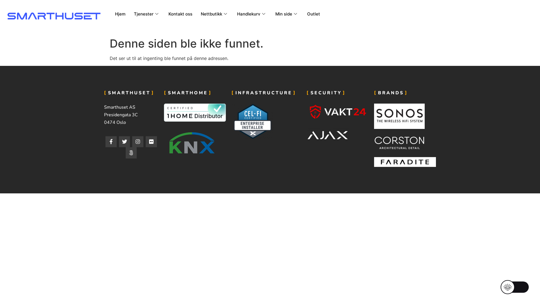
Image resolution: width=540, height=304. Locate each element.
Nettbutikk (211, 14)
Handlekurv (248, 14)
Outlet (313, 14)
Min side (283, 14)
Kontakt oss (180, 14)
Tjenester (144, 14)
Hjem (120, 14)
